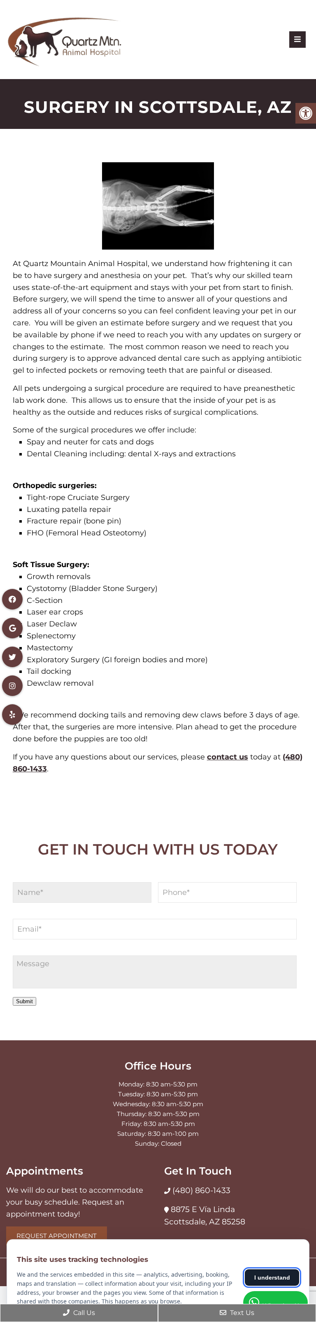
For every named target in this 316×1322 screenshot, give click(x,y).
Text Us (241, 1313)
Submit (24, 1001)
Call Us (83, 1313)
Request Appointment (56, 1236)
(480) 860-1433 (200, 1190)
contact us (227, 756)
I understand (272, 1277)
